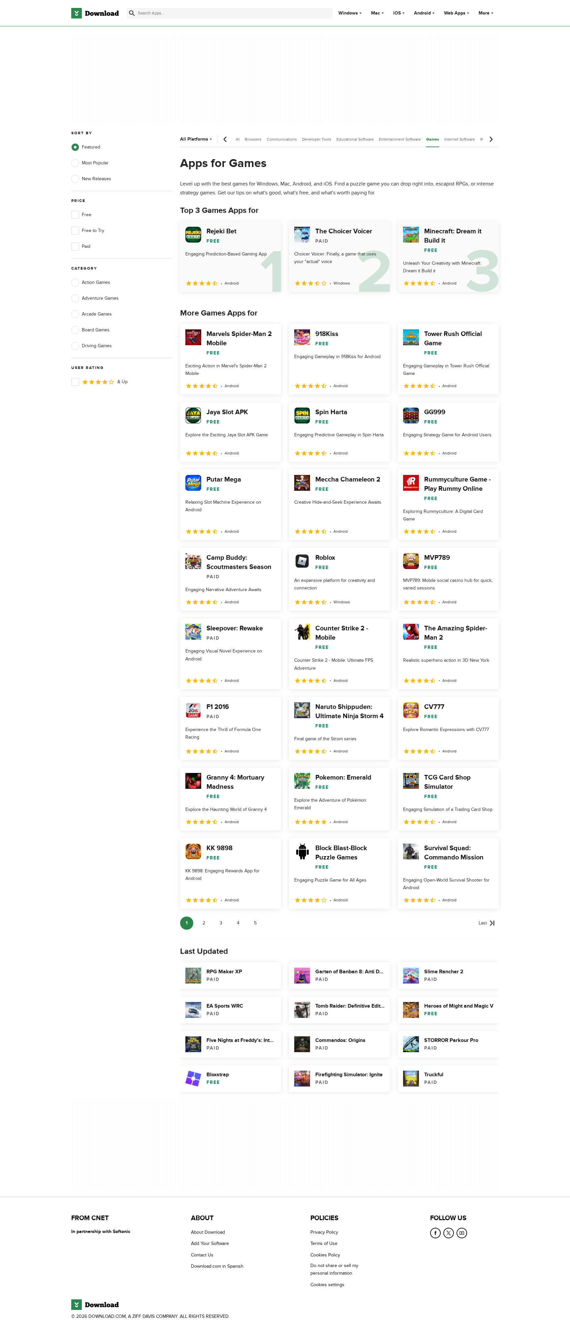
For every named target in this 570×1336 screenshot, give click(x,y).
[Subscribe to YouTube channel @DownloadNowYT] (462, 1233)
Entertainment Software (400, 139)
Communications (282, 139)
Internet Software (459, 139)
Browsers (253, 139)
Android (422, 13)
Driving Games (97, 346)
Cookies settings (327, 1284)
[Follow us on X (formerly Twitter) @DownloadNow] (448, 1233)
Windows (348, 13)
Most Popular (95, 163)
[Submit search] (132, 13)
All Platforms (194, 139)
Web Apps (454, 13)
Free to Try (93, 230)
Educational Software (355, 139)
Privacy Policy (324, 1232)
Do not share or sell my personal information (334, 1269)
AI (237, 139)
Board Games (96, 330)
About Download (208, 1232)
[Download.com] (95, 13)
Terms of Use (323, 1243)
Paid (86, 246)
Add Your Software (210, 1243)
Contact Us (202, 1255)
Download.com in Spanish (217, 1266)
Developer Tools (316, 139)
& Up (122, 381)
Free (86, 214)
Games (432, 139)
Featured (91, 147)
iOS (397, 13)
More (484, 13)
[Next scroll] (491, 139)
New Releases (96, 179)
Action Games (96, 282)
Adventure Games (100, 298)
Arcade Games (97, 314)
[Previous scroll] (225, 139)
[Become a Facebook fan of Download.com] (435, 1233)
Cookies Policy (325, 1255)
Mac (375, 13)
